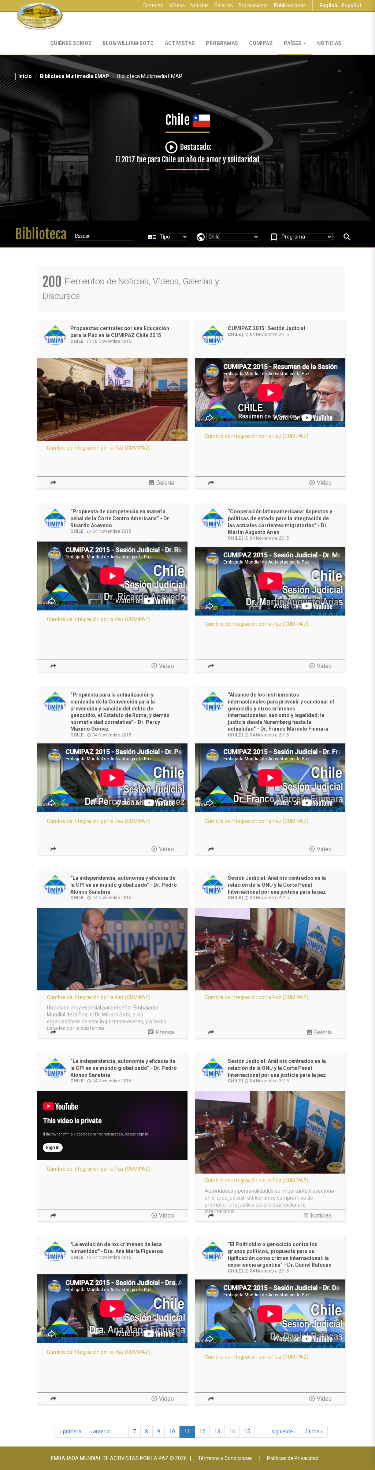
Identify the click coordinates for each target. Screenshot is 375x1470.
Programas (222, 43)
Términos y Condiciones (225, 1458)
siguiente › (284, 1431)
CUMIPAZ (261, 43)
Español (351, 5)
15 (247, 1431)
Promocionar (253, 5)
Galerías (223, 5)
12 (202, 1431)
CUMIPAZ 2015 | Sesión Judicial (266, 328)
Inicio (25, 76)
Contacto (153, 5)
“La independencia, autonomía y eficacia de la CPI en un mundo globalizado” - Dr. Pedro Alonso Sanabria (123, 884)
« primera (70, 1431)
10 (172, 1431)
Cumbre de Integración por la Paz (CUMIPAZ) (99, 448)
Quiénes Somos (71, 43)
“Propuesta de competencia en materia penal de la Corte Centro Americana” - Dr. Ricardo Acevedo (120, 518)
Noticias (199, 5)
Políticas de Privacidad (293, 1458)
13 (217, 1431)
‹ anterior (100, 1431)
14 (232, 1431)
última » (314, 1431)
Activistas (180, 43)
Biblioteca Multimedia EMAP (74, 76)
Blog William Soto (128, 43)
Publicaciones (290, 5)
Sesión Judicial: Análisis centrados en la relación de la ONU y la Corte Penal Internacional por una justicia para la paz (277, 884)
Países (293, 43)
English (328, 5)
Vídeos (177, 5)
